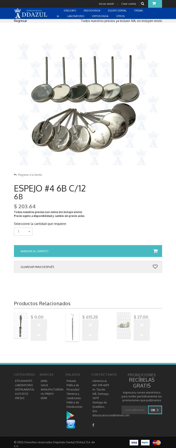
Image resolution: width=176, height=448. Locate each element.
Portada (71, 381)
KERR (44, 398)
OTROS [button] (120, 16)
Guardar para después (37, 267)
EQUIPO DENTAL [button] (117, 10)
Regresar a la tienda (30, 174)
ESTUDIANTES (23, 381)
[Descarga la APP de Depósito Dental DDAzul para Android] (72, 415)
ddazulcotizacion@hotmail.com (110, 415)
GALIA (44, 385)
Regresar (20, 21)
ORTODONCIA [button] (100, 16)
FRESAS (19, 398)
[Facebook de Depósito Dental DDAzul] (93, 425)
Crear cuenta (128, 3)
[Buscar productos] (143, 4)
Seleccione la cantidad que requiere (40, 224)
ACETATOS (21, 393)
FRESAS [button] (138, 10)
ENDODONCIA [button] (92, 10)
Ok (153, 410)
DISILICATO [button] (70, 10)
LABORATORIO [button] (76, 16)
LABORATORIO (24, 385)
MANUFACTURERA (52, 389)
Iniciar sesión (106, 3)
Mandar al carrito (35, 251)
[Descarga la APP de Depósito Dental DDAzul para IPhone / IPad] (71, 424)
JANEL (44, 381)
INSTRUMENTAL (25, 389)
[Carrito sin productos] (155, 4)
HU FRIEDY (47, 393)
